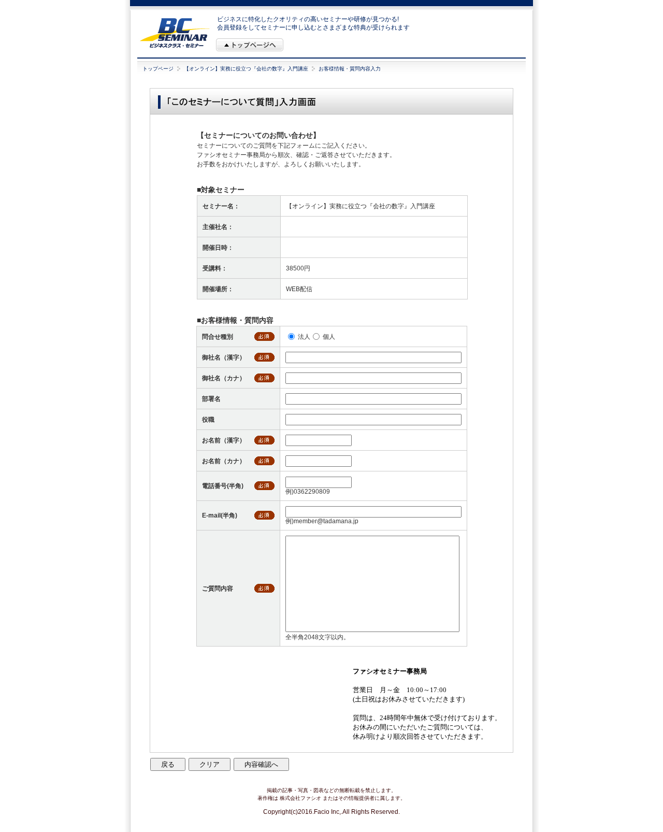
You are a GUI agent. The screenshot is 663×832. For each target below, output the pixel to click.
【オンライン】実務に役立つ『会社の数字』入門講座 (246, 68)
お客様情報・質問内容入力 (350, 68)
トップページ (158, 68)
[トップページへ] (249, 44)
